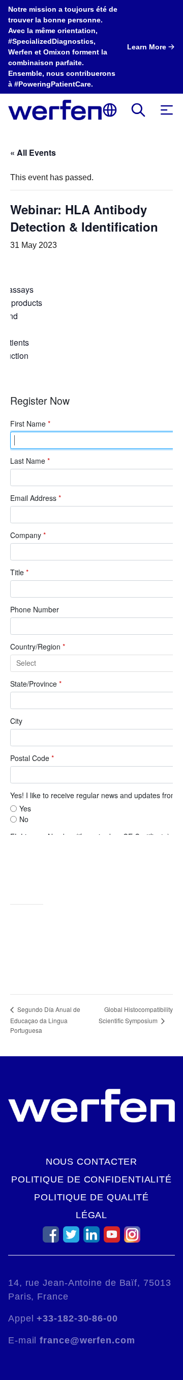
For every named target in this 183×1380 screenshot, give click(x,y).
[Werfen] (55, 110)
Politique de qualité (91, 1197)
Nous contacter (92, 1162)
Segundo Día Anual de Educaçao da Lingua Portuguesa (45, 1019)
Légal (92, 1215)
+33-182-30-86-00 (77, 1318)
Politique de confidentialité (91, 1179)
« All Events (33, 152)
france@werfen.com (87, 1340)
